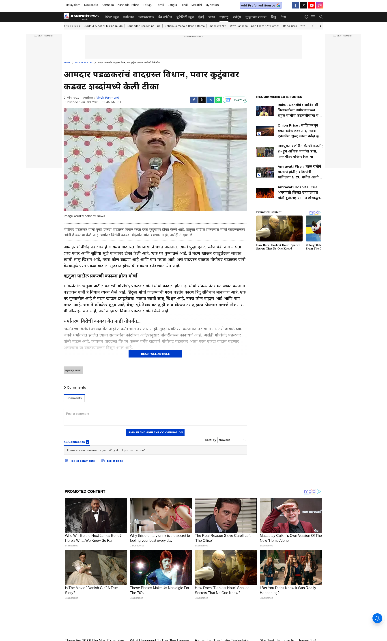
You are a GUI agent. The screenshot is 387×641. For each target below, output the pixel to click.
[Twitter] (303, 5)
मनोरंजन (128, 17)
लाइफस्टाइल (146, 17)
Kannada (108, 4)
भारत (211, 17)
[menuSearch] (321, 17)
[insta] (319, 5)
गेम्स (283, 17)
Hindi (184, 4)
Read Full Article (155, 353)
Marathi (196, 4)
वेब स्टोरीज (165, 17)
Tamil (160, 4)
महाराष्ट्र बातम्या (73, 370)
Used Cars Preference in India (303, 26)
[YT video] (311, 5)
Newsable (91, 4)
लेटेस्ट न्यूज (112, 17)
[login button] (307, 17)
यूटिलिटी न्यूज (185, 17)
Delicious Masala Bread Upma (184, 26)
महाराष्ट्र (223, 17)
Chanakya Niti (217, 26)
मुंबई (201, 17)
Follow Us (239, 99)
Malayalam (72, 4)
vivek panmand (107, 97)
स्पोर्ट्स (237, 17)
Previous (313, 25)
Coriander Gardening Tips (144, 26)
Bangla (172, 4)
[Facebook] (295, 5)
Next (320, 25)
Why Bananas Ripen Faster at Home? (254, 26)
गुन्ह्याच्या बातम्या (256, 17)
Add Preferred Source (258, 5)
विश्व (273, 17)
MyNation (212, 4)
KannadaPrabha (128, 4)
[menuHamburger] (313, 16)
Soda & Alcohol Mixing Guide (103, 26)
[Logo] (83, 17)
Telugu (148, 4)
